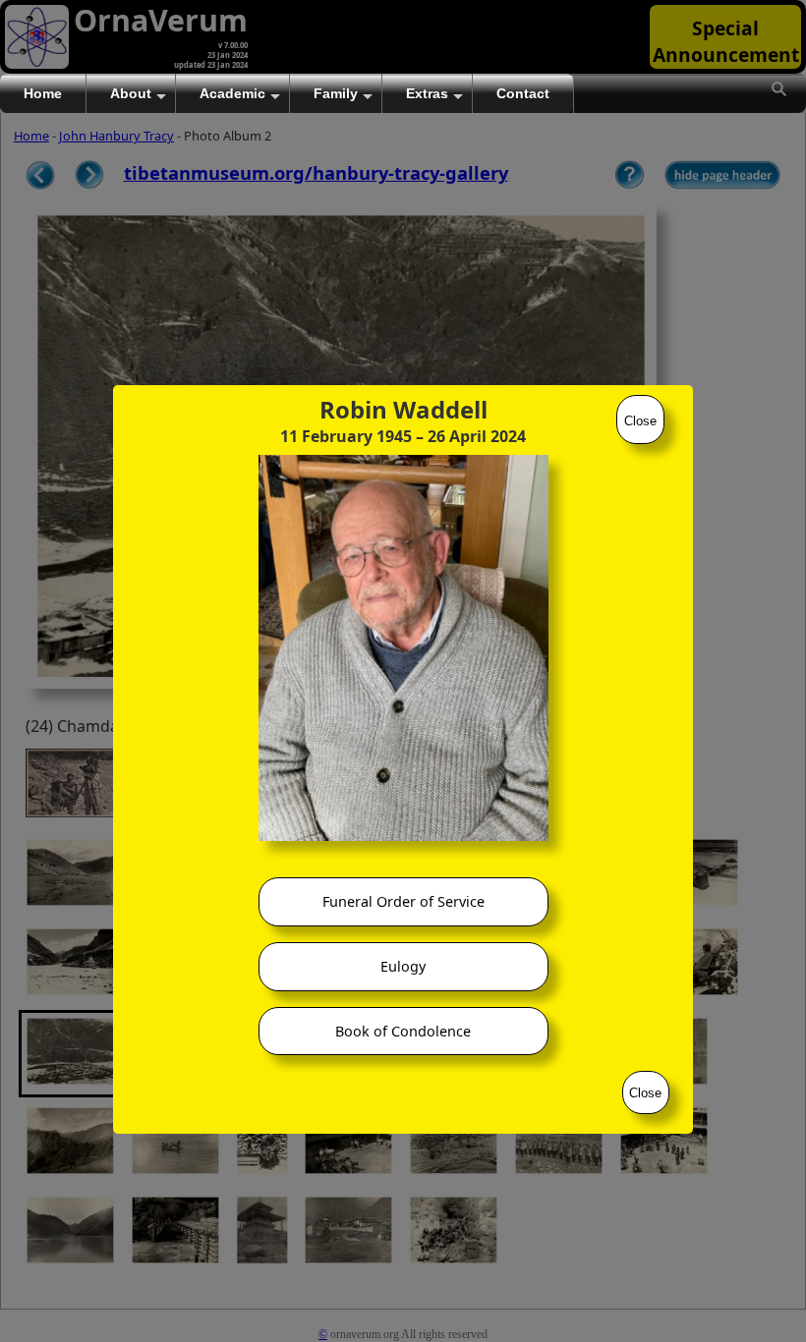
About (130, 93)
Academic (232, 93)
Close (640, 421)
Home (43, 93)
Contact (522, 93)
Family (336, 93)
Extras (427, 93)
